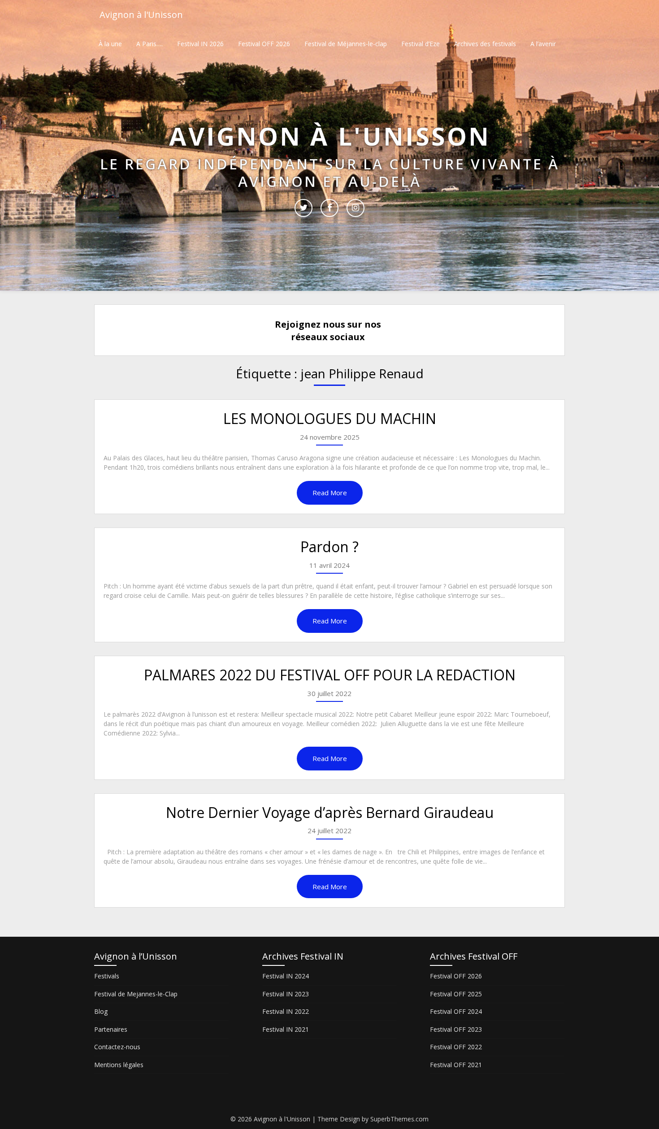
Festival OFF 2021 (456, 1064)
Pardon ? (329, 546)
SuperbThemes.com (399, 1119)
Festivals (106, 976)
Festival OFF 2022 (456, 1046)
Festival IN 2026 (200, 43)
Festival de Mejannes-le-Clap (136, 994)
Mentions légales (118, 1064)
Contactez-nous (117, 1046)
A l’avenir (543, 43)
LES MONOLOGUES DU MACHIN (329, 418)
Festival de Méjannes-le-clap (345, 43)
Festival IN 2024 (285, 976)
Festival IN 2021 (285, 1029)
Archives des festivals (485, 43)
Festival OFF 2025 (456, 994)
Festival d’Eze (420, 43)
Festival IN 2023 (285, 994)
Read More (329, 492)
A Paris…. (149, 43)
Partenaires (110, 1029)
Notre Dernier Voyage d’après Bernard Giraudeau (330, 812)
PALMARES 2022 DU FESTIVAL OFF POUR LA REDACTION (330, 674)
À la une (110, 43)
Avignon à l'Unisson (141, 15)
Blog (101, 1011)
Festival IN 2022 (285, 1011)
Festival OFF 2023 (456, 1029)
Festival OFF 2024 (456, 1011)
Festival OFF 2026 (264, 43)
